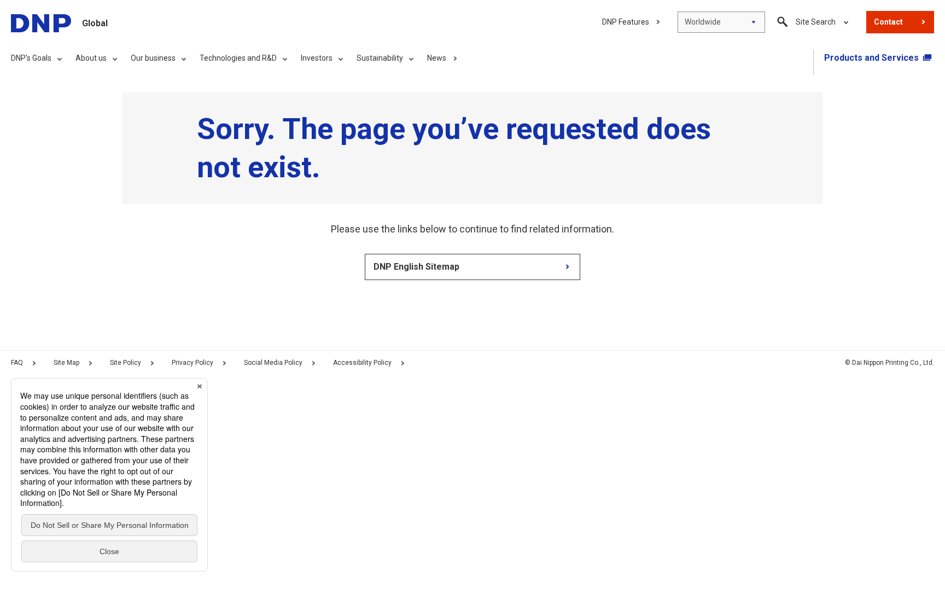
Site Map (66, 362)
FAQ (17, 362)
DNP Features (625, 22)
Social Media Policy (273, 362)
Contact (888, 22)
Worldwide (703, 22)
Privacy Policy (192, 362)
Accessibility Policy (362, 362)
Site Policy (125, 362)
